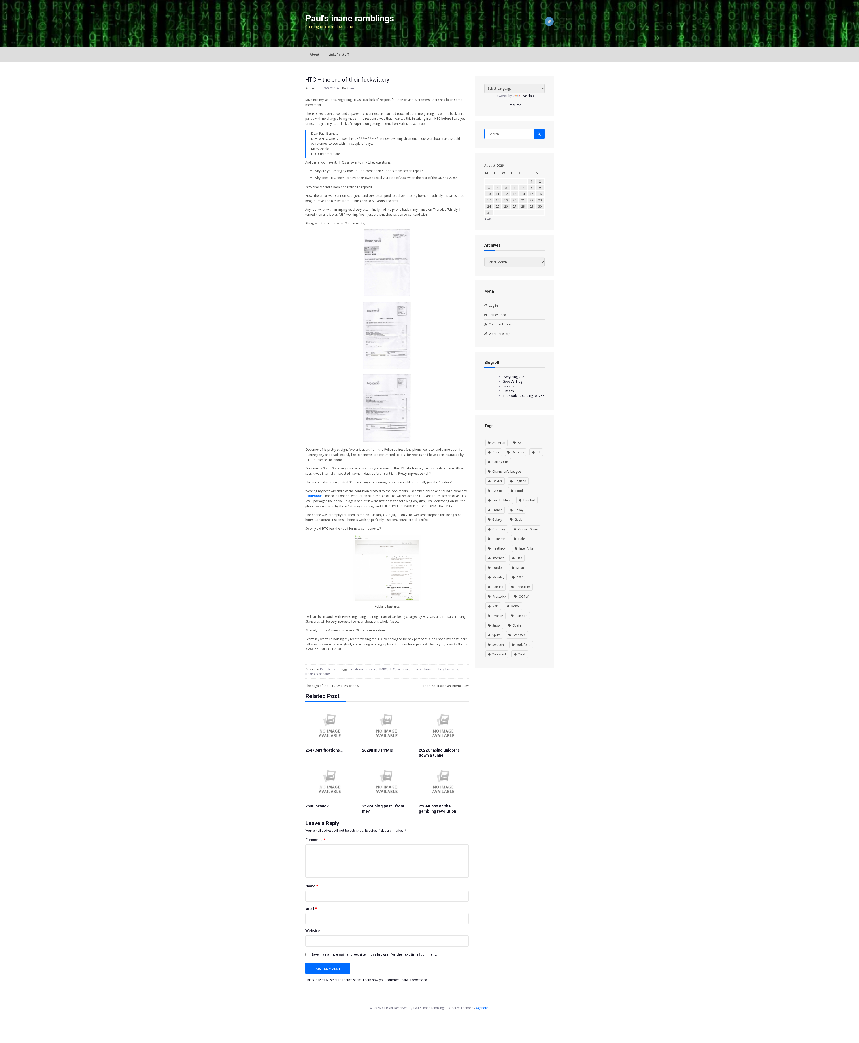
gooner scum (528, 529)
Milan (520, 567)
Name (311, 886)
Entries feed (497, 315)
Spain (517, 625)
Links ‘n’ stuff (338, 54)
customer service (363, 669)
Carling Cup (500, 462)
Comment (315, 839)
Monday (498, 577)
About (314, 54)
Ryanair (497, 616)
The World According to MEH (524, 395)
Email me (514, 105)
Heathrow (499, 548)
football (529, 500)
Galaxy (497, 519)
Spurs (496, 635)
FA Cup (497, 491)
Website (312, 930)
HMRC (382, 669)
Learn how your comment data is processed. (395, 980)
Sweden (498, 644)
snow (496, 625)
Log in (493, 305)
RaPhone (315, 496)
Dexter (497, 481)
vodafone (523, 644)
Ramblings (327, 669)
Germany (499, 529)
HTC (392, 669)
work (522, 654)
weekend (499, 654)
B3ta (521, 442)
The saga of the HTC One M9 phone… (333, 686)
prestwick (499, 596)
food (519, 491)
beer (495, 452)
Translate (528, 95)
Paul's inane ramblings (349, 18)
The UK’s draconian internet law (446, 686)
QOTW (524, 596)
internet (498, 558)
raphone (403, 669)
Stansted (519, 635)
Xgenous (482, 1008)
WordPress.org (499, 333)
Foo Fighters (501, 500)
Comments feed (500, 324)
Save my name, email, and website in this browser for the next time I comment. (374, 954)
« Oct (488, 219)
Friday (519, 510)
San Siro (521, 616)
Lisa (519, 558)
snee (350, 88)
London (498, 567)
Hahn (522, 539)
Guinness (499, 539)
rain (495, 606)
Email (311, 908)
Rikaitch (508, 391)
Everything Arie (513, 377)
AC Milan (498, 442)
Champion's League (506, 471)
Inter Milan (527, 548)
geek (518, 519)
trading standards (318, 674)
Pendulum (523, 587)
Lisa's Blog (510, 386)
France (497, 510)
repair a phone (421, 669)
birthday (518, 452)
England (520, 481)
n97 (520, 577)
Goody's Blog (512, 381)
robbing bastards (446, 669)
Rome (515, 606)
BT (538, 452)
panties (497, 587)
